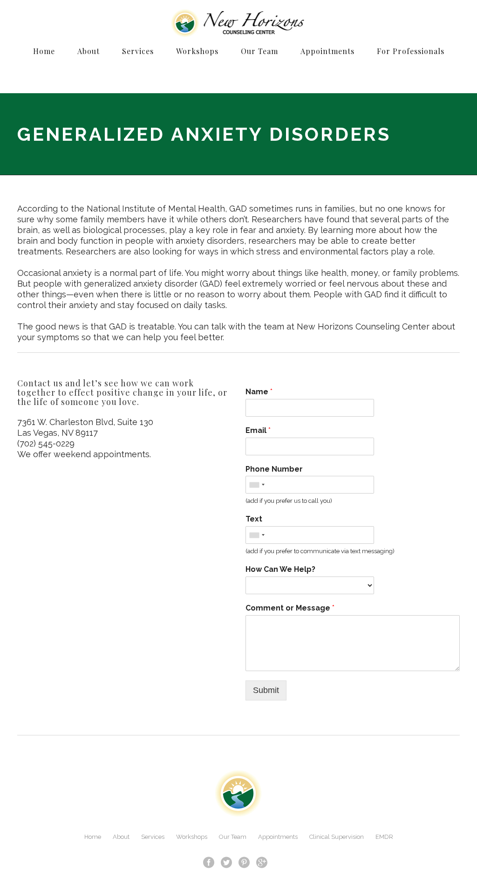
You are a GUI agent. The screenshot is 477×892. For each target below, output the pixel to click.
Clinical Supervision (336, 836)
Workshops (191, 836)
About (121, 836)
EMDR (384, 836)
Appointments (278, 836)
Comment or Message (289, 608)
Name (259, 391)
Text (253, 519)
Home (92, 836)
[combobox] (256, 484)
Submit (266, 690)
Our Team (232, 836)
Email (258, 430)
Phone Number (274, 469)
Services (152, 836)
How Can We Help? (280, 569)
